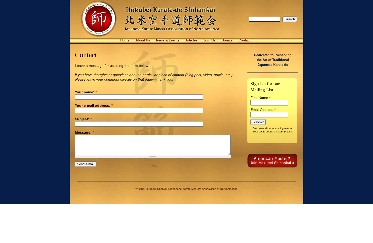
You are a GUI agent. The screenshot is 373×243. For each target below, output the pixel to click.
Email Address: (262, 110)
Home (124, 40)
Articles (191, 40)
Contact (244, 40)
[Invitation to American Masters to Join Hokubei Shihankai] (272, 166)
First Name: (259, 98)
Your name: (86, 92)
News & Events (167, 40)
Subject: (83, 119)
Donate (227, 40)
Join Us (209, 40)
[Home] (155, 36)
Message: (84, 132)
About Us (142, 40)
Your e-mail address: (94, 105)
